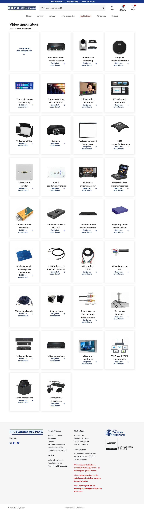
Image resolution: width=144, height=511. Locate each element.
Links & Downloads (55, 460)
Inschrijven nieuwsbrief (57, 450)
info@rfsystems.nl (81, 444)
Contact (114, 16)
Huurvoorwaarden (55, 447)
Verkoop (40, 16)
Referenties (101, 16)
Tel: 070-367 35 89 (81, 441)
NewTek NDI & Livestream (58, 466)
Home (28, 16)
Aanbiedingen (85, 16)
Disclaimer (80, 508)
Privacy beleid (69, 508)
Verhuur (52, 16)
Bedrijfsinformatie (55, 435)
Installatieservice (67, 16)
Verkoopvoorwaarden (56, 444)
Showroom (52, 438)
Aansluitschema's (55, 463)
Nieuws (51, 441)
